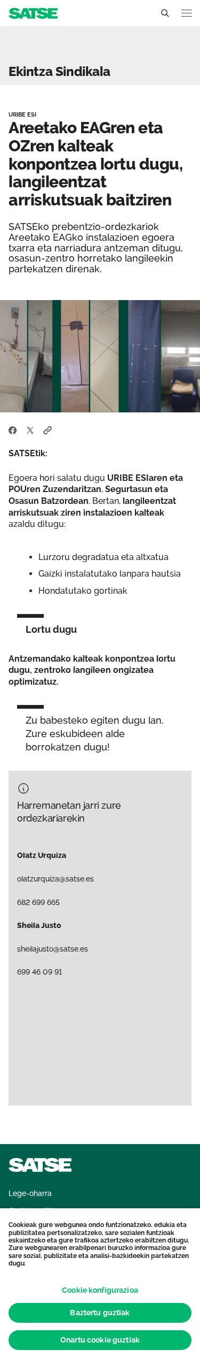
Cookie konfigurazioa (100, 1290)
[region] (100, 1286)
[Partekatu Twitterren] (30, 429)
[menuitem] (30, 1193)
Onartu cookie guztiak (100, 1340)
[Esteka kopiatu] (47, 429)
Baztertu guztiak (100, 1312)
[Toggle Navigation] (186, 13)
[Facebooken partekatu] (13, 429)
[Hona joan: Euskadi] (33, 12)
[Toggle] (164, 13)
